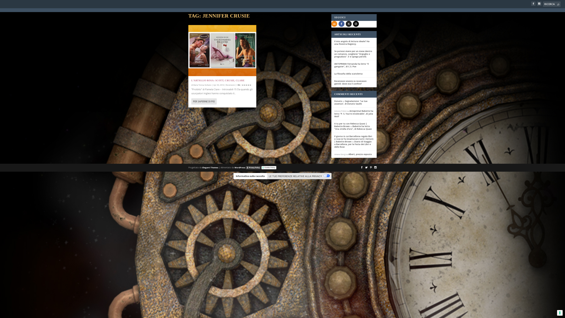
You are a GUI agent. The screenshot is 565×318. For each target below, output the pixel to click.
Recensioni (230, 85)
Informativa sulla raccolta (250, 176)
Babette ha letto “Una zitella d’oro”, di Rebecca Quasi (353, 127)
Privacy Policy (254, 168)
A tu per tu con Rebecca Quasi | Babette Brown (350, 125)
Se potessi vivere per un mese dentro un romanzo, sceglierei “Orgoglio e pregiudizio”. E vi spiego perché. (353, 54)
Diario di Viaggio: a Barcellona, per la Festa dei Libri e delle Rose (353, 144)
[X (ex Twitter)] (349, 24)
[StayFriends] (334, 24)
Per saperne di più (204, 101)
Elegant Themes (210, 167)
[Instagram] (356, 24)
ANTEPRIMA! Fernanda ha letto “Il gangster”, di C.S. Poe (351, 65)
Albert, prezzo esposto (360, 154)
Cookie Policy (269, 168)
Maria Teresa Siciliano (202, 85)
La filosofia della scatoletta (348, 73)
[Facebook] (341, 24)
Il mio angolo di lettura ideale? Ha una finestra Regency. (351, 42)
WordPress (240, 167)
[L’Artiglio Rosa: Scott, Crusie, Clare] (222, 50)
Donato (338, 101)
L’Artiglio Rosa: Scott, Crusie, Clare (218, 80)
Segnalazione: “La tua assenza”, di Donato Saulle (350, 102)
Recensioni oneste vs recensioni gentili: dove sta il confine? (350, 82)
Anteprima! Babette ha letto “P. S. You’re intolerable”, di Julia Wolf (353, 114)
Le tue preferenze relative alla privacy (295, 176)
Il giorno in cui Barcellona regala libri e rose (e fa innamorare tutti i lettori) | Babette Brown (353, 139)
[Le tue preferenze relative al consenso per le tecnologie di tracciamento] (560, 313)
